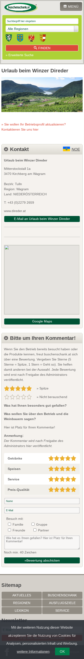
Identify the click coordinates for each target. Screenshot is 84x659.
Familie (18, 524)
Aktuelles (21, 595)
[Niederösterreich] (20, 38)
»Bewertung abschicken (42, 560)
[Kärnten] (43, 38)
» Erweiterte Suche (20, 55)
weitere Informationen (33, 651)
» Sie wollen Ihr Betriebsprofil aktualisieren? (33, 126)
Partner (43, 530)
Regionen (21, 603)
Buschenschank (62, 595)
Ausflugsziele (62, 603)
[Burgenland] (31, 38)
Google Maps (42, 321)
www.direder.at (15, 211)
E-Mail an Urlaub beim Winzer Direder (42, 219)
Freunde (19, 530)
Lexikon (22, 610)
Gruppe (41, 524)
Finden (44, 48)
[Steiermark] (9, 38)
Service (62, 610)
